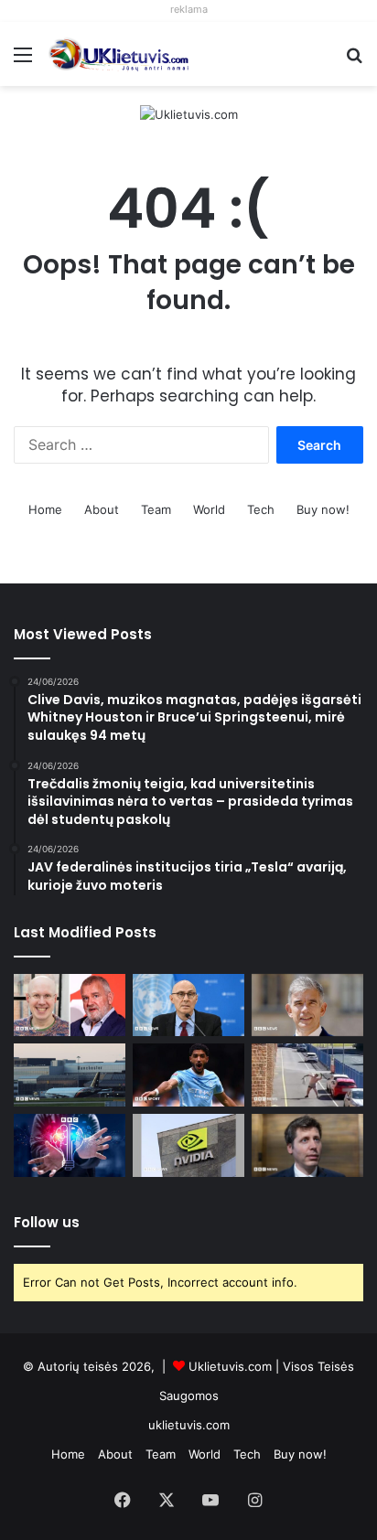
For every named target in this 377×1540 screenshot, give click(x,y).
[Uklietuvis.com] (189, 113)
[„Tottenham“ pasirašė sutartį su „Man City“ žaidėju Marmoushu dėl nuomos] (188, 1075)
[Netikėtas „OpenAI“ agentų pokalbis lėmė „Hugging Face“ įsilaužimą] (307, 1145)
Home (45, 509)
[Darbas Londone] (119, 54)
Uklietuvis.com (230, 1366)
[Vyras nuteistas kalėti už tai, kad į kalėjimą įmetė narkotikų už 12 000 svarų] (307, 1075)
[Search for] (354, 60)
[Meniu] (23, 60)
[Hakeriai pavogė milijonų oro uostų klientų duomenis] (69, 1075)
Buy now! (323, 509)
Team (156, 509)
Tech (261, 509)
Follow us (47, 1222)
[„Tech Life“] (69, 1145)
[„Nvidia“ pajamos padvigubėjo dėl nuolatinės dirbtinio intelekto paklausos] (188, 1145)
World (209, 509)
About (101, 509)
